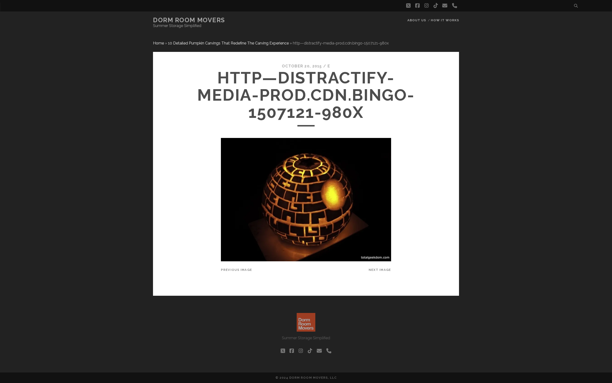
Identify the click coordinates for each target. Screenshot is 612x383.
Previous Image (236, 270)
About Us (416, 20)
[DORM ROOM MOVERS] (306, 329)
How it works (445, 20)
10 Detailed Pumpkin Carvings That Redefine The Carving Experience (228, 43)
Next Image (380, 270)
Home (158, 43)
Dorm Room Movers (189, 20)
